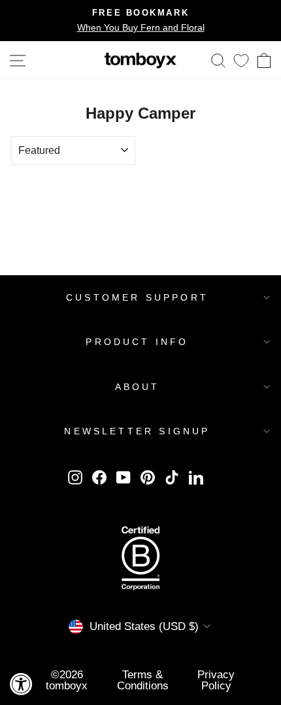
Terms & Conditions (143, 680)
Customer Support (137, 297)
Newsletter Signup (137, 431)
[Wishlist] (241, 60)
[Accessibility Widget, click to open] (21, 683)
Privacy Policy (216, 680)
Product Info (137, 342)
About (137, 387)
